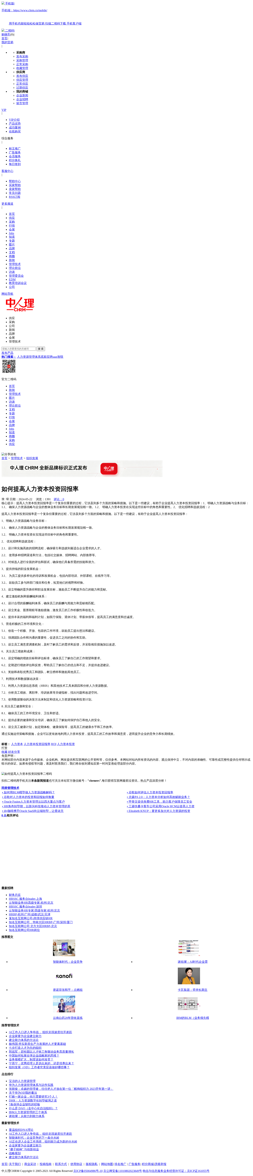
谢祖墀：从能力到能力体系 (26, 1116)
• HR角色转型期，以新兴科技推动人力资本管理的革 (36, 806)
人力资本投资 (66, 744)
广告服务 (15, 152)
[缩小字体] (7, 498)
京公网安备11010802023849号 (122, 1170)
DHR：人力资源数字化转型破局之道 (33, 1100)
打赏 (4, 748)
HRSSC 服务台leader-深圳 (25, 906)
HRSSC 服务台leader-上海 (25, 898)
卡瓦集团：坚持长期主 (192, 989)
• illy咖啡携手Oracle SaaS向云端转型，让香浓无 (33, 810)
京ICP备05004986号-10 (88, 1170)
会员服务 (15, 156)
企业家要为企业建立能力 (25, 1036)
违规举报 (160, 1164)
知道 (12, 236)
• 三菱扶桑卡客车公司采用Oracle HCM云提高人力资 (160, 806)
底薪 (44, 356)
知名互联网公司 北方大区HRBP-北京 (33, 926)
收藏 (4, 751)
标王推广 (15, 148)
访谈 (12, 271)
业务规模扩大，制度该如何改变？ (31, 1059)
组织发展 (32, 458)
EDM (12, 279)
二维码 (9, 30)
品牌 (12, 248)
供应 (12, 217)
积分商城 (148, 1164)
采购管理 (22, 60)
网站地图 (107, 1164)
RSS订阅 (14, 196)
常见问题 (15, 192)
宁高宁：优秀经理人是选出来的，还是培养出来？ (41, 1063)
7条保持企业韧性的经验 (24, 1104)
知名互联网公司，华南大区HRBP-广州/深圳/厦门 (41, 922)
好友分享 (14, 751)
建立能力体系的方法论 (24, 1040)
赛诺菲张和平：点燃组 (68, 989)
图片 (12, 244)
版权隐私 (92, 1164)
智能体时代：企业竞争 (68, 961)
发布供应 (22, 75)
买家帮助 (15, 185)
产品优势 (15, 123)
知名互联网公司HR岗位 (24, 930)
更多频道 (7, 203)
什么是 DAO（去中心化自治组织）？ (33, 1108)
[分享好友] (8, 454)
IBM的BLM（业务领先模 (192, 1017)
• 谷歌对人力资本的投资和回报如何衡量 (28, 797)
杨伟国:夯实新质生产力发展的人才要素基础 (37, 1043)
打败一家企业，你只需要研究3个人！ (33, 1096)
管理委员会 (16, 275)
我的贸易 (7, 42)
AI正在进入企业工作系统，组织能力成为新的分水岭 (43, 1141)
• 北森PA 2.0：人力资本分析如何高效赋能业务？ (158, 797)
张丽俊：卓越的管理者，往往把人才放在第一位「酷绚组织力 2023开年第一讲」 (61, 1088)
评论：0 (59, 499)
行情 (12, 225)
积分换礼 (15, 160)
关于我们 (15, 1164)
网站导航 (7, 293)
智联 (60, 356)
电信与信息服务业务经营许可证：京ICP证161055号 (176, 1170)
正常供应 (22, 83)
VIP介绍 (14, 119)
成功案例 (15, 127)
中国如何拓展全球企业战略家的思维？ (34, 1055)
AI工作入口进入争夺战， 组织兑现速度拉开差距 (40, 1032)
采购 (12, 221)
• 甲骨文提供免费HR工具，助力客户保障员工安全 (159, 801)
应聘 (50, 356)
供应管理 (22, 79)
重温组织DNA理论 (21, 1129)
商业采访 (30, 1164)
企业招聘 (22, 99)
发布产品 (7, 352)
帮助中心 (15, 181)
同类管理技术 (10, 787)
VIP (3, 109)
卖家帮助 (15, 189)
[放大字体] (2, 498)
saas (55, 356)
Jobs (11, 233)
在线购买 (15, 131)
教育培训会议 (18, 283)
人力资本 (17, 744)
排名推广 (120, 1164)
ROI (53, 744)
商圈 (12, 256)
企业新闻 (22, 95)
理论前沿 (15, 268)
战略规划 (15, 1153)
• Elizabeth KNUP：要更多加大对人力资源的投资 (158, 810)
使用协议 (76, 1164)
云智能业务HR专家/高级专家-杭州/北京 (34, 910)
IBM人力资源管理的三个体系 (28, 1112)
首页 (4, 38)
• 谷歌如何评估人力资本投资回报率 (150, 792)
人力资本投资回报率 (37, 744)
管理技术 (15, 264)
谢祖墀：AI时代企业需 (193, 961)
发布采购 (22, 56)
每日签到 (15, 164)
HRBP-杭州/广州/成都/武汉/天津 (29, 914)
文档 (12, 252)
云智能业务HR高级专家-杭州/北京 (31, 902)
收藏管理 (22, 68)
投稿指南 (45, 1164)
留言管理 (22, 103)
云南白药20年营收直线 (68, 1017)
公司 (12, 286)
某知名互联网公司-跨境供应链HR (31, 918)
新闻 (12, 260)
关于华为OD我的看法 (23, 1092)
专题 (12, 240)
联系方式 (61, 1164)
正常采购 (22, 64)
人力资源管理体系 (29, 356)
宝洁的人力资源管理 (22, 1081)
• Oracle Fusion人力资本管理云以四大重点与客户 (33, 801)
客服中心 (7, 171)
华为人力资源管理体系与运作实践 (31, 1084)
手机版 (41, 13)
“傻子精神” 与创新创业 (24, 1149)
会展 (12, 229)
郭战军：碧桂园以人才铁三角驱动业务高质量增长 (41, 1051)
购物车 (5, 34)
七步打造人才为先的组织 (25, 1047)
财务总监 (15, 894)
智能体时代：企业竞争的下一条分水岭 (34, 1137)
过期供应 (22, 87)
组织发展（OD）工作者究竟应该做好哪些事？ (39, 1067)
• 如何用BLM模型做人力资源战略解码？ (28, 792)
